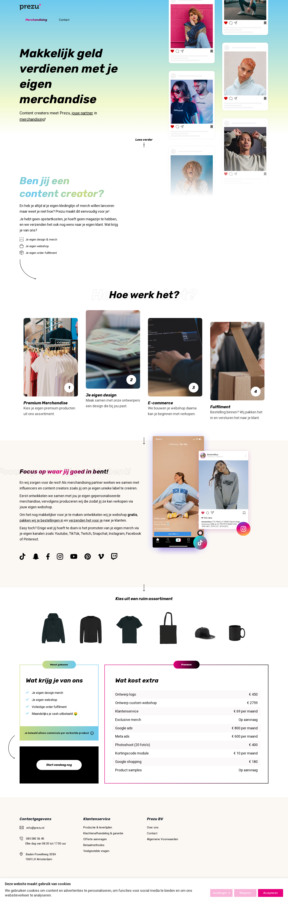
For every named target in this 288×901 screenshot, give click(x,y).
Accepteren (270, 893)
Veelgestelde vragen (96, 851)
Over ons (152, 827)
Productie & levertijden (97, 827)
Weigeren (245, 893)
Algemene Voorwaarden (162, 839)
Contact (64, 20)
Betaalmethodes (93, 845)
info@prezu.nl (35, 828)
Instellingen (220, 893)
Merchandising (36, 20)
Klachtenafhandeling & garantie (103, 833)
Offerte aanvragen (95, 839)
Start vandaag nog (59, 765)
